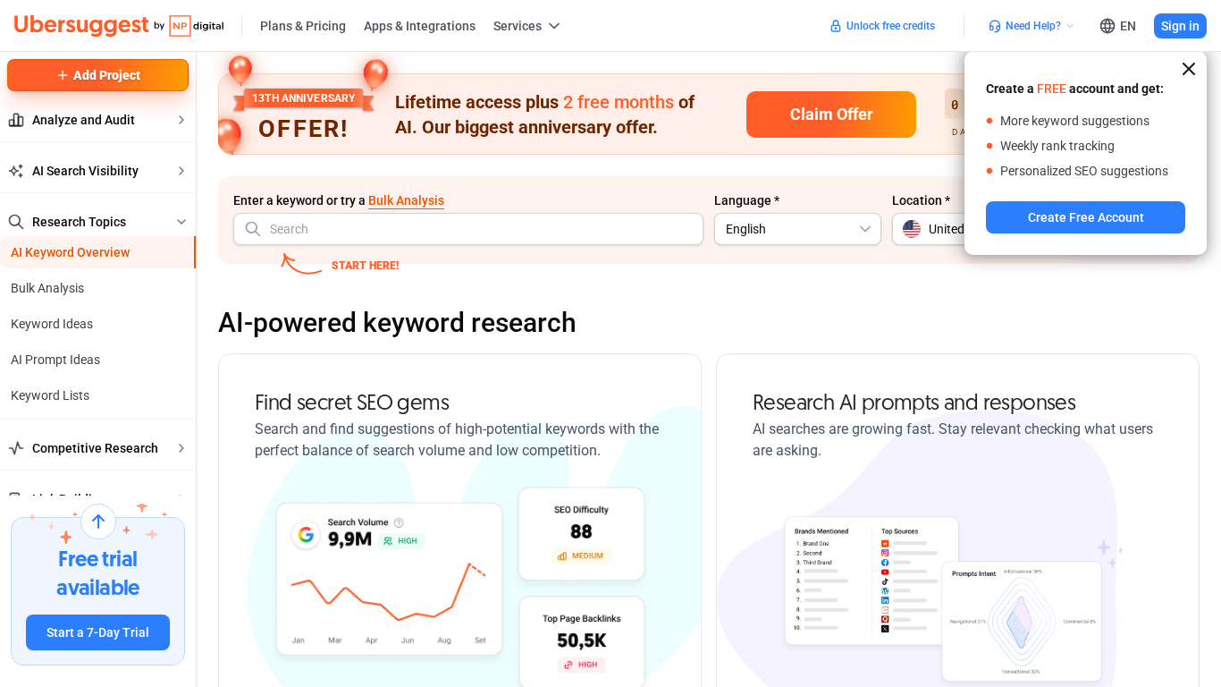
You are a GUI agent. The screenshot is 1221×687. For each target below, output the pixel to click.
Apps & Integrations (420, 26)
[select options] (865, 229)
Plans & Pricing (303, 26)
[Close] (1189, 69)
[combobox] (468, 229)
